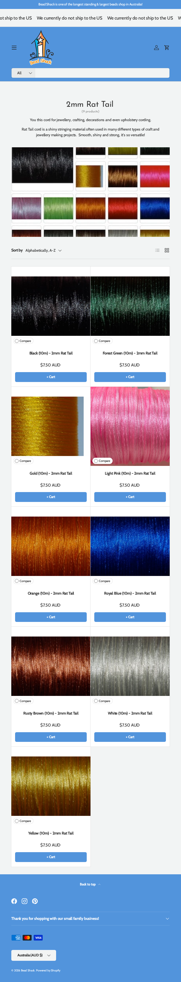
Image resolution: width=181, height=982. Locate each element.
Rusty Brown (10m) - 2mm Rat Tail (50, 713)
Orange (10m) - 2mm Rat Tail (51, 593)
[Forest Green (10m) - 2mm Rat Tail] (130, 306)
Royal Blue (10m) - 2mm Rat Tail (130, 593)
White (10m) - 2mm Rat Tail (130, 713)
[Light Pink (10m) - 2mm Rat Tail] (130, 426)
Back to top (88, 884)
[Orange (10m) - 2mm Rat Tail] (50, 546)
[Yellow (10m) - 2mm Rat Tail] (50, 786)
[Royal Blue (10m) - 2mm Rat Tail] (130, 546)
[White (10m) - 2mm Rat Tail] (130, 666)
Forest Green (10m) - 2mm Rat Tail (130, 353)
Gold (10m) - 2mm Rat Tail (51, 473)
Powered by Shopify (48, 970)
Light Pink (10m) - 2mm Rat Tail (130, 473)
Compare (25, 341)
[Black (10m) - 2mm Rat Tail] (50, 306)
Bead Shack (28, 970)
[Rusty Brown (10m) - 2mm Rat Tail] (50, 666)
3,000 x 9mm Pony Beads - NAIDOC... (139, 966)
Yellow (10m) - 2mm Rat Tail (51, 833)
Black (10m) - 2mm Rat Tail (51, 353)
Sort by (17, 250)
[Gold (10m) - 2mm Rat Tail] (50, 426)
